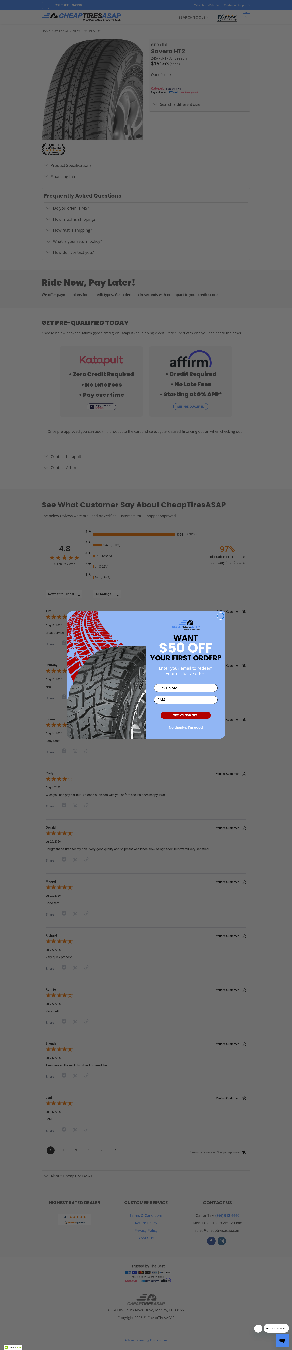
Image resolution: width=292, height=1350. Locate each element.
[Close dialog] (221, 616)
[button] (185, 715)
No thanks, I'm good (186, 727)
